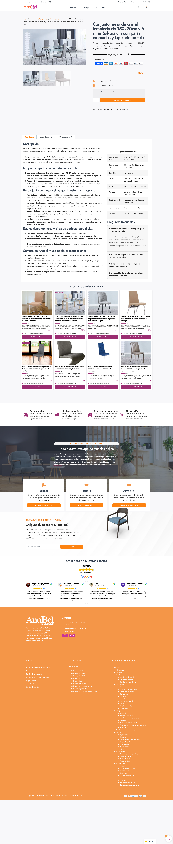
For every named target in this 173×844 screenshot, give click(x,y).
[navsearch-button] (139, 8)
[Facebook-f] (63, 635)
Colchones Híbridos (126, 679)
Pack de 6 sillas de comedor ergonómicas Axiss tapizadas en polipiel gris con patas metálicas (36, 368)
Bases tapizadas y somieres (129, 689)
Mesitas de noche (126, 706)
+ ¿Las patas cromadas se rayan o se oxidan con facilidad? (126, 265)
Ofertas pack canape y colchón (126, 730)
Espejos (118, 711)
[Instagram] (66, 635)
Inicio (25, 19)
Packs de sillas (125, 761)
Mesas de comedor (126, 759)
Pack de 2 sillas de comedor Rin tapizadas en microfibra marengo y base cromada (69, 367)
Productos (32, 19)
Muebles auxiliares (122, 713)
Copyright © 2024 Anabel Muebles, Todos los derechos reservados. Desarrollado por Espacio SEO (55, 796)
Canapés (119, 672)
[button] (82, 33)
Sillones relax (124, 771)
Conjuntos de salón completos (130, 739)
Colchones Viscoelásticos (128, 682)
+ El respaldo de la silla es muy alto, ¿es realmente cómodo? (127, 274)
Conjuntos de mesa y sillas (59, 19)
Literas (122, 703)
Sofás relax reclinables (127, 782)
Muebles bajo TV (126, 744)
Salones (118, 732)
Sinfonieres (124, 708)
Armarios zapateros (126, 715)
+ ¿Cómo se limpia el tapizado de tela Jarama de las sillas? (126, 256)
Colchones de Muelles (127, 677)
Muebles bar (124, 747)
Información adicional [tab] (47, 137)
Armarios (123, 687)
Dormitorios (120, 684)
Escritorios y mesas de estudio (130, 718)
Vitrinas (122, 749)
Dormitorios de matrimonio (129, 699)
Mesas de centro (125, 742)
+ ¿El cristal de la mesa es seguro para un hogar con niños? (126, 230)
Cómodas (123, 696)
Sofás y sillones (121, 763)
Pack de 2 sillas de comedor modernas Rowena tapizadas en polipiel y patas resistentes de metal (134, 368)
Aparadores (124, 735)
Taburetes (123, 727)
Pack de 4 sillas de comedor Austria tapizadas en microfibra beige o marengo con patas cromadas (36, 318)
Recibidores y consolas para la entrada (133, 725)
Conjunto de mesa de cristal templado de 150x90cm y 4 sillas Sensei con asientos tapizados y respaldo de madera (69, 318)
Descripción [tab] (29, 137)
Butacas (122, 766)
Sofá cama (123, 773)
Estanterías (123, 720)
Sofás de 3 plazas (126, 780)
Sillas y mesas (43, 19)
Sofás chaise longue (127, 775)
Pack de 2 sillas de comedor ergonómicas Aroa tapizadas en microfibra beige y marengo (135, 318)
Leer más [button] (39, 601)
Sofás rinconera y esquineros (129, 785)
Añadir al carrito (122, 100)
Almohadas (120, 670)
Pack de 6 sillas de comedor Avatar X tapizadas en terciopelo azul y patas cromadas (101, 368)
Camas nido (124, 694)
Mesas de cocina (125, 756)
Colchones (119, 675)
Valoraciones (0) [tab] (66, 137)
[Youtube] (73, 635)
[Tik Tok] (70, 635)
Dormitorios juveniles (127, 701)
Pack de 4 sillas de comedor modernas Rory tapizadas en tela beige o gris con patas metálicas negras (101, 318)
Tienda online (72, 8)
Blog (96, 8)
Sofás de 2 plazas (126, 778)
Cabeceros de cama (127, 691)
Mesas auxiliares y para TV (129, 723)
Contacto (103, 8)
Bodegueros (124, 737)
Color (99, 91)
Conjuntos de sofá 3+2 (128, 768)
